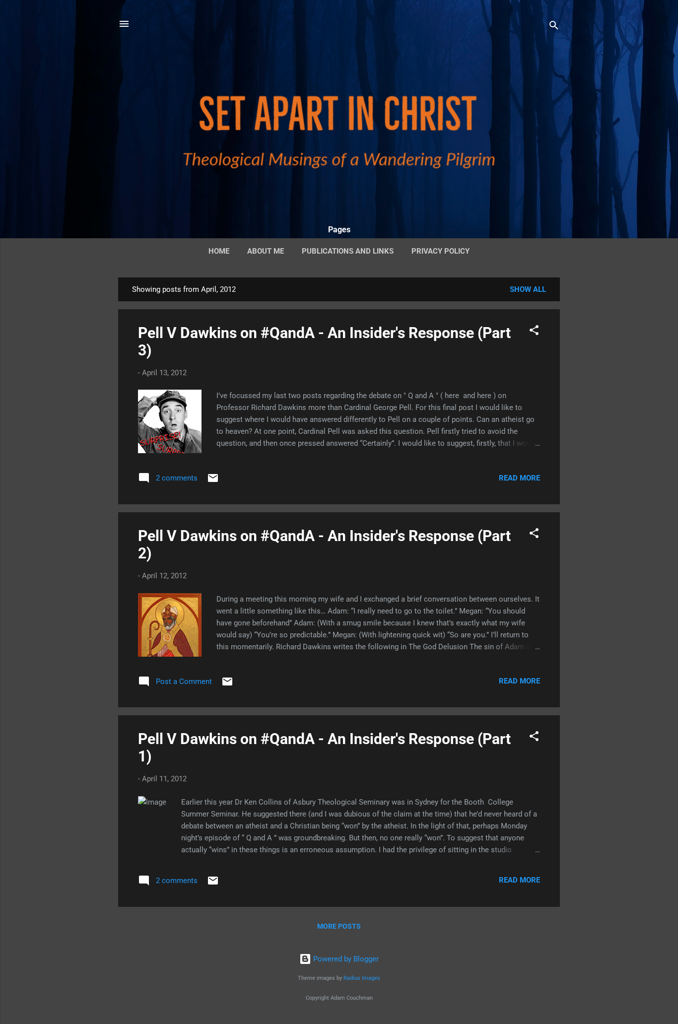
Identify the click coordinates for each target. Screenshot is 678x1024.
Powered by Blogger (345, 959)
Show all (528, 289)
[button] (534, 332)
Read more (519, 478)
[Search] (554, 27)
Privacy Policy (440, 251)
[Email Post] (213, 481)
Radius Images (361, 978)
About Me (265, 251)
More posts (339, 926)
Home (218, 251)
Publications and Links (348, 251)
